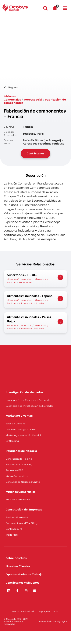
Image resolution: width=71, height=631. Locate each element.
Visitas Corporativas (17, 476)
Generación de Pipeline (19, 458)
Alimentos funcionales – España (29, 296)
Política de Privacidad (23, 611)
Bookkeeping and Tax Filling (21, 523)
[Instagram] (26, 591)
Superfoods (25, 282)
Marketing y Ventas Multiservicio (24, 435)
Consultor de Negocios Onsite (23, 481)
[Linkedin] (9, 591)
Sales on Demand (16, 423)
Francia (28, 127)
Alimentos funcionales (31, 303)
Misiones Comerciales (12, 98)
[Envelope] (35, 591)
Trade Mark (12, 534)
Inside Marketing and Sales (21, 429)
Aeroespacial (33, 99)
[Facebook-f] (17, 591)
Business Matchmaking (19, 464)
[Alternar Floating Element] (57, 621)
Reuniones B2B (14, 470)
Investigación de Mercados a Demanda (28, 400)
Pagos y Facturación (49, 611)
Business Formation (17, 517)
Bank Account (14, 528)
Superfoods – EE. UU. (22, 275)
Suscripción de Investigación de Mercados (29, 405)
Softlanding (12, 440)
